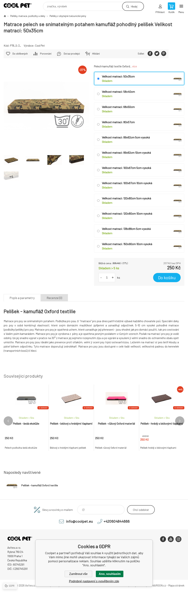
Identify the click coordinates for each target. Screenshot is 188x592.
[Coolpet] (5, 16)
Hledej (134, 6)
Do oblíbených (20, 53)
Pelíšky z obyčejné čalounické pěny (68, 16)
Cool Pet (40, 45)
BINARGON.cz (158, 585)
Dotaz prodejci (72, 53)
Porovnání (45, 53)
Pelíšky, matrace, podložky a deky (27, 16)
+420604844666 (117, 521)
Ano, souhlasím (110, 573)
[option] (26, 418)
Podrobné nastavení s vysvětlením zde (94, 581)
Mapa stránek (176, 585)
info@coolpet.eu (79, 521)
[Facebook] (163, 539)
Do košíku (167, 277)
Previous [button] (8, 421)
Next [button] (179, 421)
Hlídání (96, 53)
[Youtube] (171, 539)
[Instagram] (178, 539)
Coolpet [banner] (20, 5)
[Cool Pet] (176, 53)
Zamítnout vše (78, 573)
